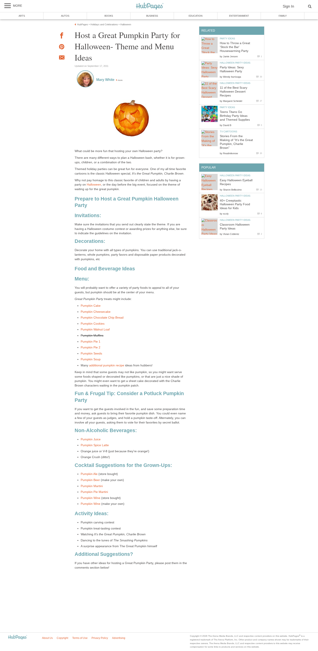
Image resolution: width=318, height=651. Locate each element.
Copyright (62, 638)
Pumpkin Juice (91, 439)
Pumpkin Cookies (92, 323)
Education (195, 15)
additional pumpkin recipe (106, 365)
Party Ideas (227, 38)
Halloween (94, 184)
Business (152, 15)
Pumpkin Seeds (91, 353)
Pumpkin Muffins (92, 335)
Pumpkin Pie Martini (94, 492)
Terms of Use (80, 638)
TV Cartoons (228, 131)
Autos (65, 15)
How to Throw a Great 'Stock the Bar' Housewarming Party (235, 47)
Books (108, 15)
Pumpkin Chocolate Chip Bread (102, 317)
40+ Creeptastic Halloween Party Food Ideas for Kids (235, 204)
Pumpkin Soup (91, 359)
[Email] (61, 58)
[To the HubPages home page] (17, 637)
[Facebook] (61, 36)
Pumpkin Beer (90, 480)
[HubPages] (150, 6)
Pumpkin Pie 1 (90, 341)
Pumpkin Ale (89, 474)
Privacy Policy (100, 638)
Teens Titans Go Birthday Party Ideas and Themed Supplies (235, 115)
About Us (47, 638)
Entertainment (239, 15)
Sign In (288, 6)
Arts (22, 15)
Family (283, 15)
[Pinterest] (61, 47)
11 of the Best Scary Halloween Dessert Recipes (233, 91)
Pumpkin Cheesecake (96, 311)
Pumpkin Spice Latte (95, 445)
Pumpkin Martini (92, 486)
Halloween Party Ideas (235, 62)
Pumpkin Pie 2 (90, 347)
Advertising (118, 638)
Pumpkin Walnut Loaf (95, 329)
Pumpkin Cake (91, 305)
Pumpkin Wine (90, 498)
